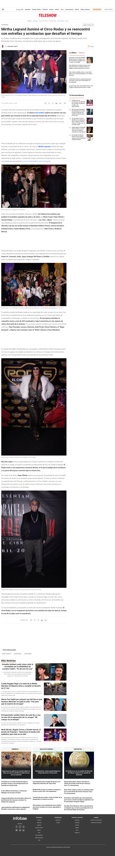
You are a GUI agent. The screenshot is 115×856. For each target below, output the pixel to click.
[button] (3, 9)
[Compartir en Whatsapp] (45, 103)
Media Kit (77, 832)
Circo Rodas (28, 653)
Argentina (28, 9)
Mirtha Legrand (6, 653)
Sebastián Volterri (13, 46)
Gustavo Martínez (43, 21)
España (51, 9)
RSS (39, 840)
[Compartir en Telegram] (59, 103)
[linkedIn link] (23, 830)
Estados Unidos (36, 9)
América (39, 820)
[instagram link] (23, 826)
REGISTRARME (97, 9)
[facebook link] (16, 826)
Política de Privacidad (96, 822)
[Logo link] (47, 15)
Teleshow (4, 25)
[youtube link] (16, 830)
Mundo (77, 9)
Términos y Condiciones (96, 820)
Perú (62, 9)
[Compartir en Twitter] (52, 103)
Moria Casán (60, 21)
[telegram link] (20, 830)
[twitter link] (20, 826)
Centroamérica (69, 9)
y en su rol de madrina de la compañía (36, 161)
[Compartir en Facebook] (49, 103)
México (57, 9)
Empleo (58, 822)
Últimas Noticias (85, 9)
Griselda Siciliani (53, 21)
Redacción (58, 820)
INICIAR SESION (108, 9)
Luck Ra (67, 21)
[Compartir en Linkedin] (56, 103)
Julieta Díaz (35, 21)
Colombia (45, 9)
